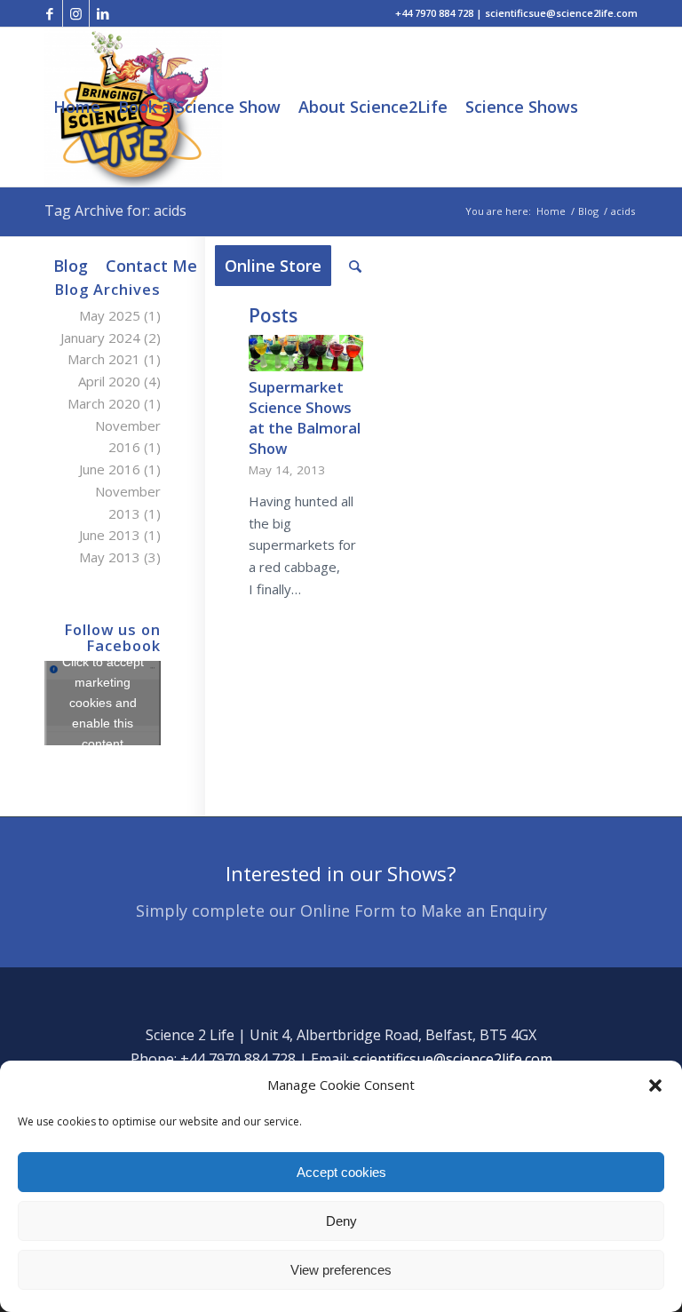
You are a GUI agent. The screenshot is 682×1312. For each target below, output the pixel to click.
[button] (655, 1085)
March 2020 (103, 403)
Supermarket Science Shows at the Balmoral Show (305, 417)
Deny (341, 1221)
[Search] (355, 266)
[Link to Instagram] (76, 13)
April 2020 (109, 381)
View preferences (341, 1269)
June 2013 (109, 535)
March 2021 (103, 359)
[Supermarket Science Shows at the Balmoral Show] (305, 353)
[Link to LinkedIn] (103, 13)
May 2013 (109, 557)
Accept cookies (341, 1172)
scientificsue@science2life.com (452, 1059)
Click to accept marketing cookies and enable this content (103, 703)
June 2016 (109, 469)
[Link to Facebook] (49, 13)
